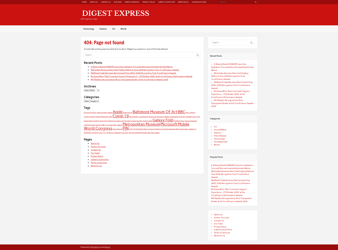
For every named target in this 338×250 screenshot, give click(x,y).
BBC (181, 111)
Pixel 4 (131, 129)
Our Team (118, 2)
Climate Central (89, 117)
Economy (182, 117)
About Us (94, 2)
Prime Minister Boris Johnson (144, 129)
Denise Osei (152, 117)
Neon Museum (117, 129)
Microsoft (169, 124)
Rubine (107, 247)
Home (84, 2)
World (123, 29)
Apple (118, 111)
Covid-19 (120, 116)
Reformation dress (182, 129)
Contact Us (106, 2)
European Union (191, 117)
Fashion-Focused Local (116, 121)
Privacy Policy (148, 2)
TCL (104, 133)
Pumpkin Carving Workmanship (164, 129)
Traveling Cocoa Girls (121, 133)
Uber (149, 133)
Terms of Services (132, 2)
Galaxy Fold (162, 120)
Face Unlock (103, 121)
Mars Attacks (117, 125)
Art (113, 29)
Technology (88, 29)
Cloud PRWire (220, 130)
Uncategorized (220, 142)
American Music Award (104, 113)
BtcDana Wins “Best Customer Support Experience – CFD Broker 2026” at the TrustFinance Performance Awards (141, 76)
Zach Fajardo (155, 133)
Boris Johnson (190, 113)
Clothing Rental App (101, 117)
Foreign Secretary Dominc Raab (141, 121)
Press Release (220, 136)
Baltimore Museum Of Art (155, 111)
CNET (110, 117)
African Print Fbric (90, 113)
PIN (126, 128)
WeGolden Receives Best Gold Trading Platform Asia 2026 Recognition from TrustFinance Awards (135, 70)
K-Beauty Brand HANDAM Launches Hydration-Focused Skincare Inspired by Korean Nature (132, 67)
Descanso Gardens (163, 117)
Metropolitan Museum (141, 124)
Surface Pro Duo (97, 133)
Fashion (103, 29)
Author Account (199, 2)
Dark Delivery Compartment (138, 117)
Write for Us (183, 2)
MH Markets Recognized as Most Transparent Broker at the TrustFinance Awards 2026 (129, 79)
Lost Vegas (109, 125)
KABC (103, 125)
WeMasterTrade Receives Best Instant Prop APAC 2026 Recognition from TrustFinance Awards (133, 73)
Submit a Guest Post (166, 2)
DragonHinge (174, 117)
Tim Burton (110, 133)
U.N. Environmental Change (138, 133)
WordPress (95, 247)
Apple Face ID (127, 113)
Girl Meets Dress (178, 121)
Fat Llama (127, 121)
